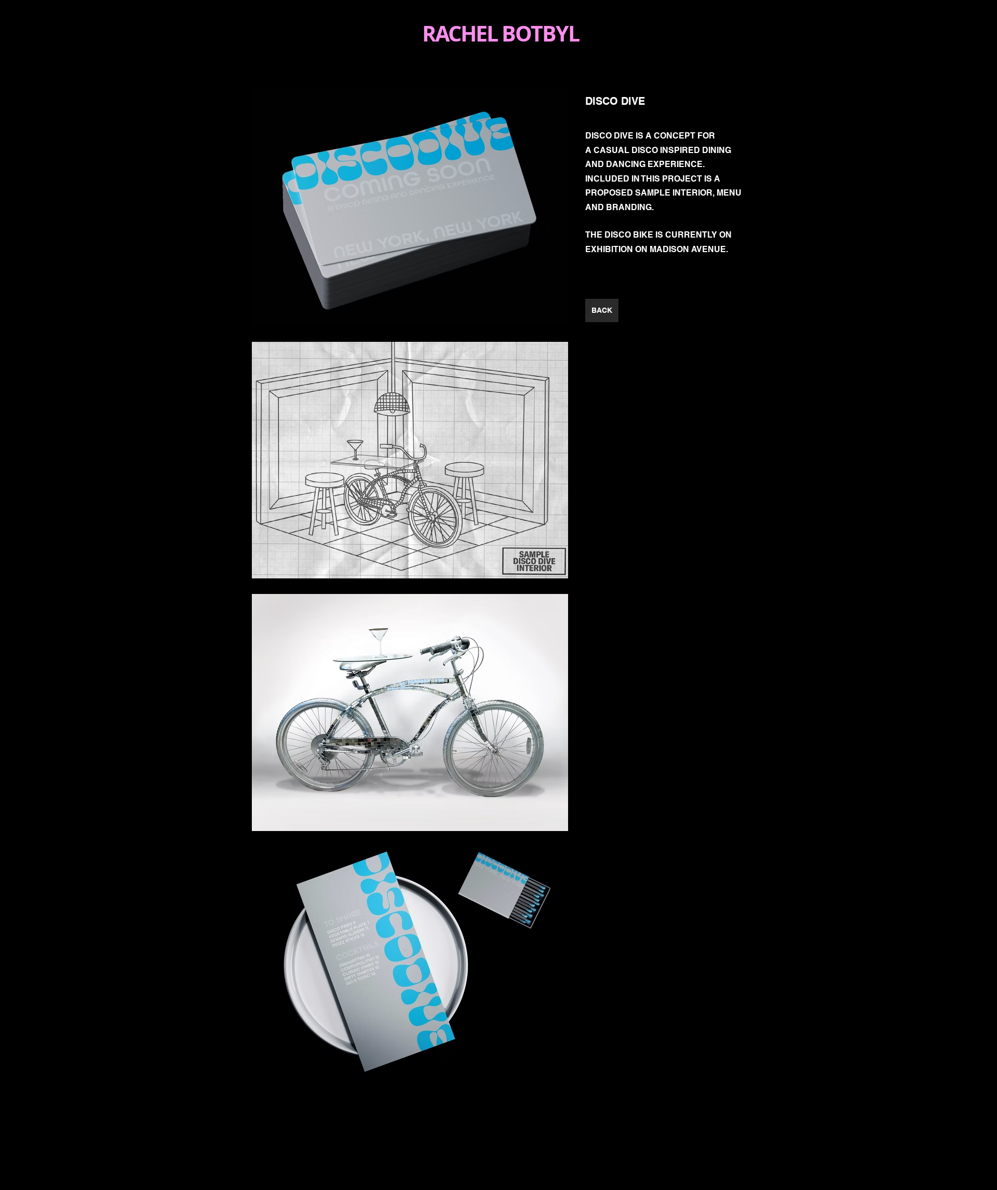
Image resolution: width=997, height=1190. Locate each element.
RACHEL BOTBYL (503, 33)
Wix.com (559, 1154)
